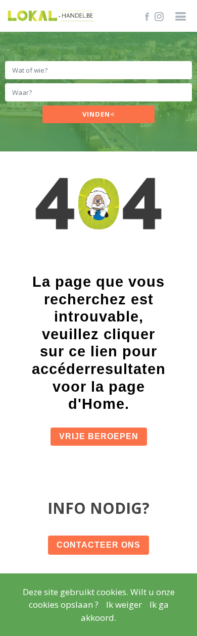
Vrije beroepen (98, 436)
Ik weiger (124, 604)
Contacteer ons (98, 545)
